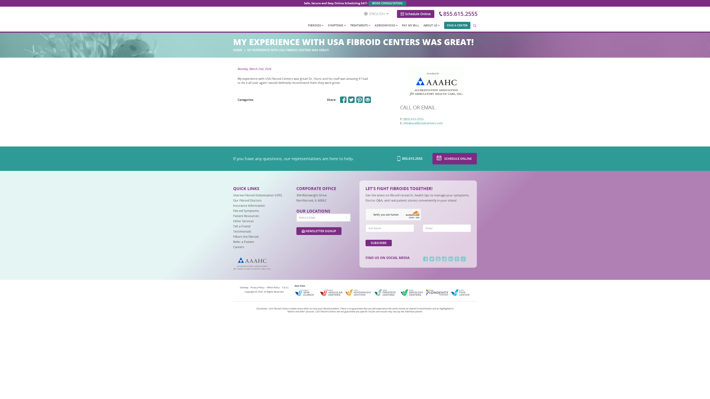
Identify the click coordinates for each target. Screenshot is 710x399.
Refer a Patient (243, 242)
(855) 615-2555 (413, 119)
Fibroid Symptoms (246, 211)
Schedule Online (418, 14)
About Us (430, 25)
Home (237, 50)
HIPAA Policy (273, 287)
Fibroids (314, 25)
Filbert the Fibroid (245, 237)
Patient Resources (246, 216)
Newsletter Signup (320, 231)
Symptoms (335, 25)
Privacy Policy (257, 287)
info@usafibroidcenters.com (423, 123)
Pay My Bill (410, 25)
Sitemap (244, 287)
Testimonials (242, 231)
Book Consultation (387, 3)
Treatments (359, 25)
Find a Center (457, 25)
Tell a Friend (241, 226)
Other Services (243, 221)
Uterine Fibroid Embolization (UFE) (257, 195)
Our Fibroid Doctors (247, 200)
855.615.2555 (460, 14)
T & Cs (285, 287)
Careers (238, 247)
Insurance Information (249, 206)
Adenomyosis (385, 25)
